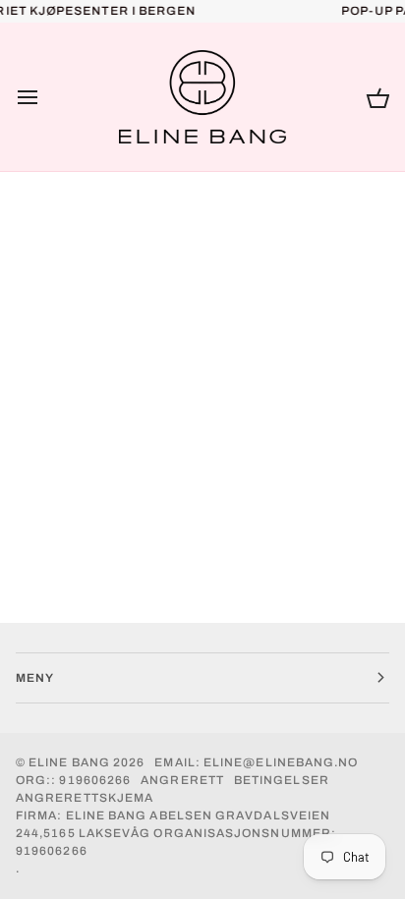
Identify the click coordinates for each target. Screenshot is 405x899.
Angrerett (182, 780)
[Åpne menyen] (45, 97)
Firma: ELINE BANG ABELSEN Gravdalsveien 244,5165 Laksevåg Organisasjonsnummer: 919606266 (176, 833)
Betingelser (281, 780)
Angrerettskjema (84, 798)
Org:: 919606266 (73, 780)
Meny (35, 678)
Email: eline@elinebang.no (256, 762)
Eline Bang (69, 762)
